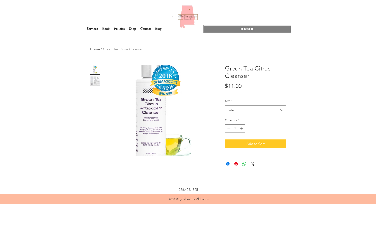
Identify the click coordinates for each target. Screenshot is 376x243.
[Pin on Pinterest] (236, 163)
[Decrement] (228, 128)
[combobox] (255, 110)
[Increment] (241, 128)
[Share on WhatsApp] (244, 163)
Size (229, 101)
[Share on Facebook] (227, 163)
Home (95, 49)
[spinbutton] (235, 128)
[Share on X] (252, 163)
